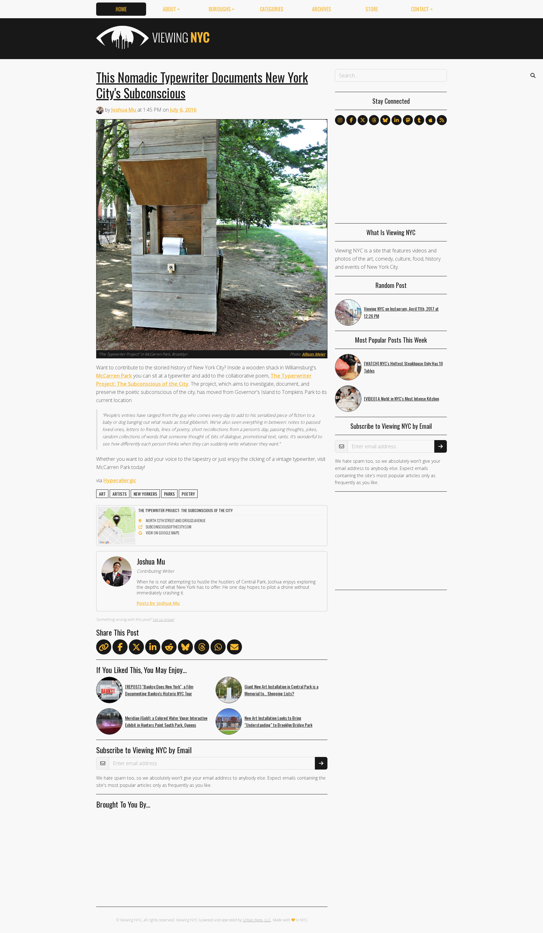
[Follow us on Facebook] (351, 120)
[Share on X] (136, 648)
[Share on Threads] (201, 648)
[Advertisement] (332, 37)
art (102, 493)
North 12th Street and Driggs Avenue (176, 520)
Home (121, 9)
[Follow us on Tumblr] (419, 120)
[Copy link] (103, 646)
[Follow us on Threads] (374, 120)
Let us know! (163, 619)
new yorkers (145, 493)
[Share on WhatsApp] (218, 648)
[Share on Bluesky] (185, 648)
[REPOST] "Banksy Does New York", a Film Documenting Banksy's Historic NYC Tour (159, 690)
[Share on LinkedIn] (152, 648)
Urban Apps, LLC (257, 920)
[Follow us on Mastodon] (408, 120)
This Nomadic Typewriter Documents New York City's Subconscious (202, 85)
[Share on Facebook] (120, 648)
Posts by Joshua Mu (158, 603)
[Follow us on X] (363, 120)
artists (119, 493)
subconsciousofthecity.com (168, 526)
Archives (321, 9)
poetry (188, 493)
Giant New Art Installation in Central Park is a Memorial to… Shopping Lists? (281, 690)
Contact (420, 9)
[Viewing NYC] (152, 37)
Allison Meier (313, 354)
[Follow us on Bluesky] (385, 120)
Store (371, 9)
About (169, 9)
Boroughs (220, 9)
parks (169, 493)
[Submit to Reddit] (169, 648)
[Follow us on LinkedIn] (397, 120)
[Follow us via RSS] (442, 120)
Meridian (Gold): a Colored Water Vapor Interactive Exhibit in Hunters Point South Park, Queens (166, 721)
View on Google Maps (162, 532)
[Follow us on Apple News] (430, 120)
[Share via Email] (234, 648)
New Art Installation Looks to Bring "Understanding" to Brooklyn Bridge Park (278, 721)
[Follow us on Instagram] (340, 120)
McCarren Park (114, 375)
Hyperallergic (119, 480)
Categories (271, 9)
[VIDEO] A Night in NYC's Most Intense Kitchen (401, 398)
